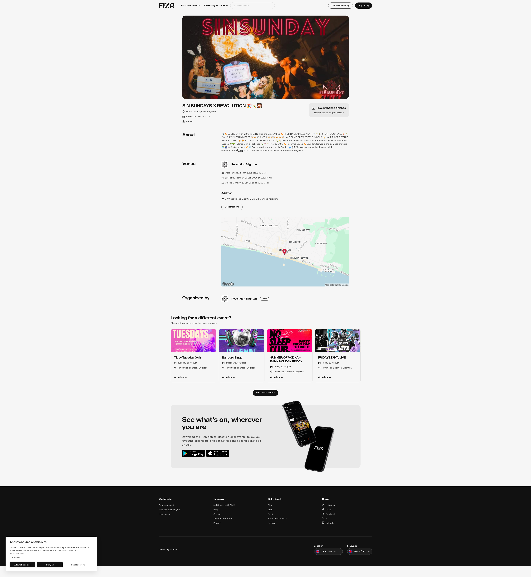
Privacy (217, 523)
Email (270, 514)
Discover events (191, 5)
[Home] (167, 5)
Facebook (331, 514)
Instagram (330, 505)
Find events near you (169, 509)
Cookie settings (78, 565)
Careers (217, 514)
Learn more (15, 557)
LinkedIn (330, 523)
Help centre (164, 514)
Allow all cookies (22, 565)
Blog (215, 509)
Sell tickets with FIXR (224, 505)
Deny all (50, 565)
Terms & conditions (223, 518)
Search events (242, 5)
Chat (270, 505)
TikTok (329, 509)
